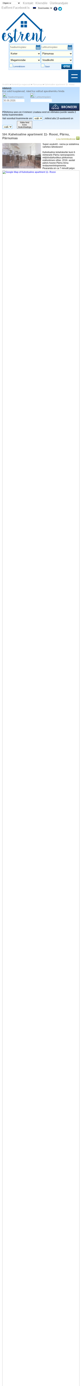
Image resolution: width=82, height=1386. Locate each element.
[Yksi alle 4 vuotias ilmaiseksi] (14, 127)
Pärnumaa (37, 84)
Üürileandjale (59, 3)
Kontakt (28, 3)
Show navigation (74, 76)
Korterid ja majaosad (20, 84)
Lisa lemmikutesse (66, 139)
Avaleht (5, 84)
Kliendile (41, 3)
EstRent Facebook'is (16, 7)
